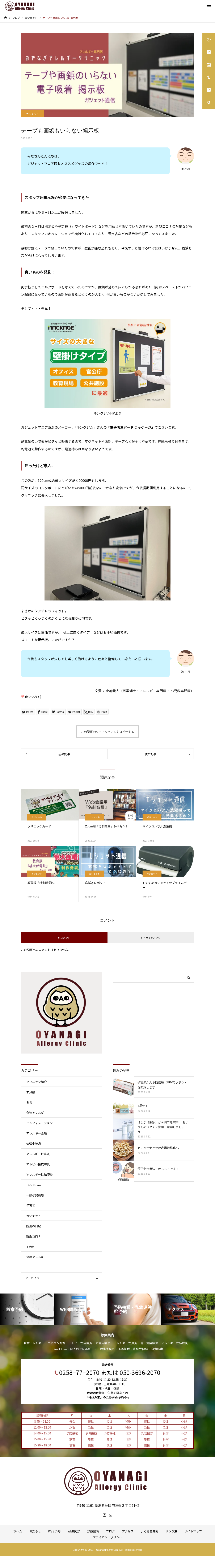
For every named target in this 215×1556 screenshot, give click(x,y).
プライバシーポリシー (107, 1537)
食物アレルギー (36, 1113)
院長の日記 (33, 1226)
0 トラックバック (151, 937)
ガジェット (32, 113)
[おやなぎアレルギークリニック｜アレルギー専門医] (20, 6)
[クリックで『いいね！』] (22, 696)
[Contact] (111, 1515)
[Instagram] (104, 1515)
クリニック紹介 (36, 1082)
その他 (30, 1247)
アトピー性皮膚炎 (38, 1164)
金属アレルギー (36, 1257)
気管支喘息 (33, 1143)
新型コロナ (33, 1236)
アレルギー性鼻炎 (38, 1154)
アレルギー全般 (36, 1133)
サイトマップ (193, 1531)
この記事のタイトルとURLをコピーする (107, 731)
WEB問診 (74, 1531)
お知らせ (35, 1531)
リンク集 (171, 1531)
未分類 (30, 1092)
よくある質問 (149, 1531)
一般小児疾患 (35, 1195)
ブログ (110, 1531)
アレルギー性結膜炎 (39, 1174)
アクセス (128, 1531)
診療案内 (93, 1531)
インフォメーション (39, 1123)
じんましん (33, 1185)
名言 (29, 1102)
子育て (30, 1205)
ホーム (17, 1531)
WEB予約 (54, 1531)
